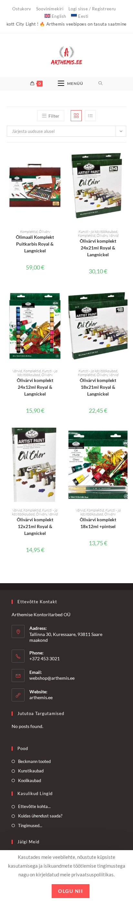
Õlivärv (44, 231)
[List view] (90, 115)
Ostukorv (21, 8)
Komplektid (28, 231)
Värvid (113, 235)
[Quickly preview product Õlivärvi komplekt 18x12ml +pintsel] (124, 439)
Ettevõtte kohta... (34, 806)
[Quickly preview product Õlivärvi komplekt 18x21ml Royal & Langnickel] (124, 299)
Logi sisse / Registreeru (92, 8)
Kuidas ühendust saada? (40, 815)
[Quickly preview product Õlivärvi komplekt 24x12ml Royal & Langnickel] (61, 299)
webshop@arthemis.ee (52, 678)
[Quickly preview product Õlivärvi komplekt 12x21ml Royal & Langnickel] (61, 439)
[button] (61, 177)
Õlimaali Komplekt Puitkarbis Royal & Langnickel (35, 243)
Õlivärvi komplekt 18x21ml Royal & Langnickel (98, 387)
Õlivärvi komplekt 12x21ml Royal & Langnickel (35, 526)
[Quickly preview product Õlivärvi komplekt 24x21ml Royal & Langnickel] (124, 160)
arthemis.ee (41, 697)
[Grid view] (76, 115)
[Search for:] (100, 83)
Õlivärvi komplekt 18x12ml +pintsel (98, 523)
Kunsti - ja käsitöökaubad (97, 231)
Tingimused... (30, 825)
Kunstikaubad (31, 770)
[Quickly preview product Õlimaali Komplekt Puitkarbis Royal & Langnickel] (61, 160)
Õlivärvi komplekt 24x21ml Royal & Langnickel (98, 247)
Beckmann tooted (34, 761)
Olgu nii (70, 891)
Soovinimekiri (50, 8)
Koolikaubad (29, 780)
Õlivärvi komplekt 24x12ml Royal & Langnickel (35, 387)
